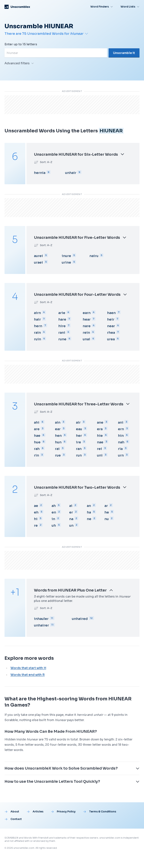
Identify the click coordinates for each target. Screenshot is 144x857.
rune (62, 339)
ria (120, 449)
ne (89, 519)
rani (61, 333)
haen (111, 313)
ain (57, 422)
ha (89, 512)
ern (121, 429)
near (111, 326)
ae (36, 506)
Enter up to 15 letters (20, 44)
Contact (16, 819)
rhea (111, 333)
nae (100, 442)
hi (36, 519)
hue (37, 442)
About (14, 811)
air (78, 422)
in (53, 519)
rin (36, 455)
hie (100, 436)
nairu (93, 256)
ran (79, 449)
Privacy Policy (66, 811)
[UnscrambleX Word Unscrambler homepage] (17, 7)
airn (37, 313)
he (106, 512)
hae (37, 436)
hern (38, 326)
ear (58, 429)
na (71, 519)
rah (37, 449)
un (71, 525)
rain (37, 333)
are (37, 429)
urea (111, 339)
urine (66, 262)
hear (87, 319)
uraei (38, 262)
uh (54, 525)
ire (78, 442)
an (89, 506)
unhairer (41, 625)
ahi (36, 422)
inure (66, 256)
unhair (70, 173)
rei (99, 449)
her (79, 436)
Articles (38, 811)
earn (87, 313)
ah (54, 506)
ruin (37, 339)
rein (86, 333)
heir (110, 319)
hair (37, 319)
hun (58, 442)
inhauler (41, 619)
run (79, 455)
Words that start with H (28, 668)
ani (120, 422)
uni (100, 455)
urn (121, 455)
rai (57, 449)
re (36, 525)
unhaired (80, 619)
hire (62, 326)
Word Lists (128, 6)
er (71, 512)
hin (121, 436)
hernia (39, 173)
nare (87, 326)
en (54, 512)
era (100, 429)
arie (61, 313)
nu (106, 519)
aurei (38, 256)
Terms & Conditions (102, 811)
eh (36, 512)
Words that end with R (27, 675)
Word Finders (99, 6)
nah (121, 442)
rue (58, 455)
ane (100, 422)
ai (70, 506)
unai (86, 339)
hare (62, 319)
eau (79, 429)
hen (58, 436)
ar (106, 506)
